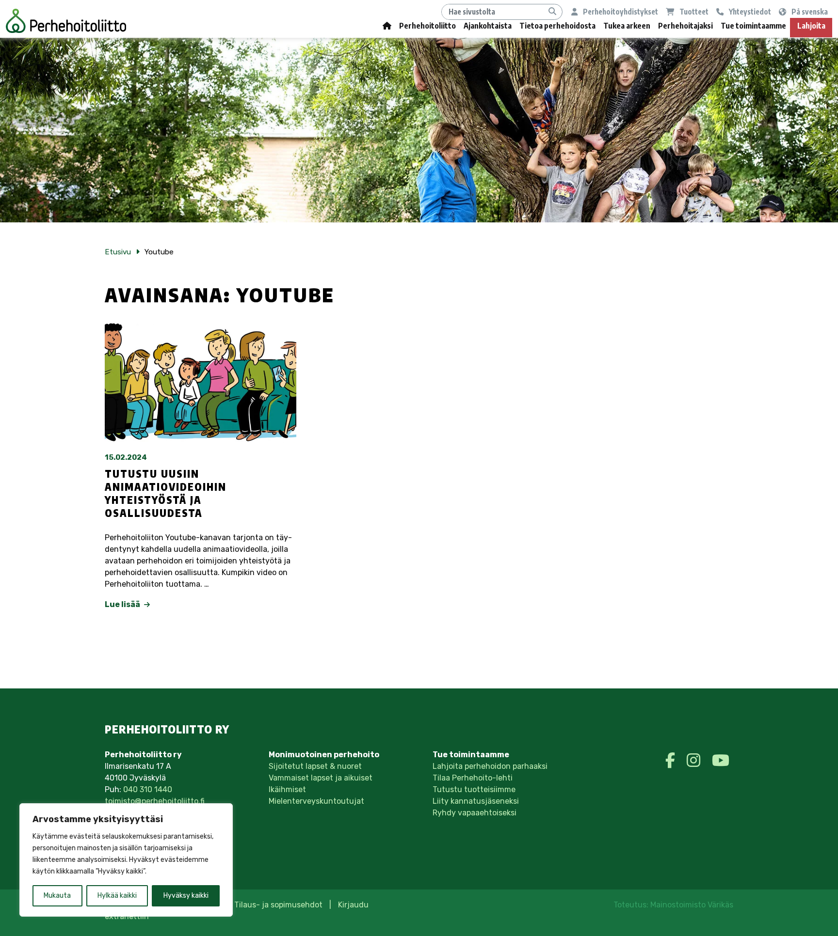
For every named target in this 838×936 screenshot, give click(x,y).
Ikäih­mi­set (287, 789)
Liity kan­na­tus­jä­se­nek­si (476, 801)
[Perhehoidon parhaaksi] (66, 21)
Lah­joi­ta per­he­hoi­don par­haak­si (490, 766)
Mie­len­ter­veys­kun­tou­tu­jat (316, 801)
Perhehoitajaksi (685, 26)
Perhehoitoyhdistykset (619, 11)
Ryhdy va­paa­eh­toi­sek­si (474, 812)
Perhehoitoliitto (427, 26)
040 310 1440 (147, 789)
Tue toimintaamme (753, 26)
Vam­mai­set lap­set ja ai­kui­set (320, 777)
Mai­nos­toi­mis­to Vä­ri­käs (691, 904)
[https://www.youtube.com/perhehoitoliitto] (720, 760)
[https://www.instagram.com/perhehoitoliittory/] (695, 760)
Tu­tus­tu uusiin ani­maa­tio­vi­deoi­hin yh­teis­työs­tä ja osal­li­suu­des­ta (165, 493)
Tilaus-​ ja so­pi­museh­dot (278, 904)
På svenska (809, 11)
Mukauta (57, 895)
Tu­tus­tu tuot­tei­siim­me (474, 789)
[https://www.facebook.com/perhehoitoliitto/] (672, 760)
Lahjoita (811, 26)
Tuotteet (693, 11)
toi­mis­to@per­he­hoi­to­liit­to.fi (155, 801)
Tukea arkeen (626, 26)
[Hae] (552, 11)
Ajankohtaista (488, 26)
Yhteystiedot (749, 11)
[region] (126, 860)
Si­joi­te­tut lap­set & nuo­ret (315, 766)
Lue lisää (123, 604)
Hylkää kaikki (117, 895)
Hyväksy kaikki (186, 895)
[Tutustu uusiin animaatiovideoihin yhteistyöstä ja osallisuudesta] (200, 380)
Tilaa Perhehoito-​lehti (473, 777)
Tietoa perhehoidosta (557, 26)
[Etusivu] (387, 28)
